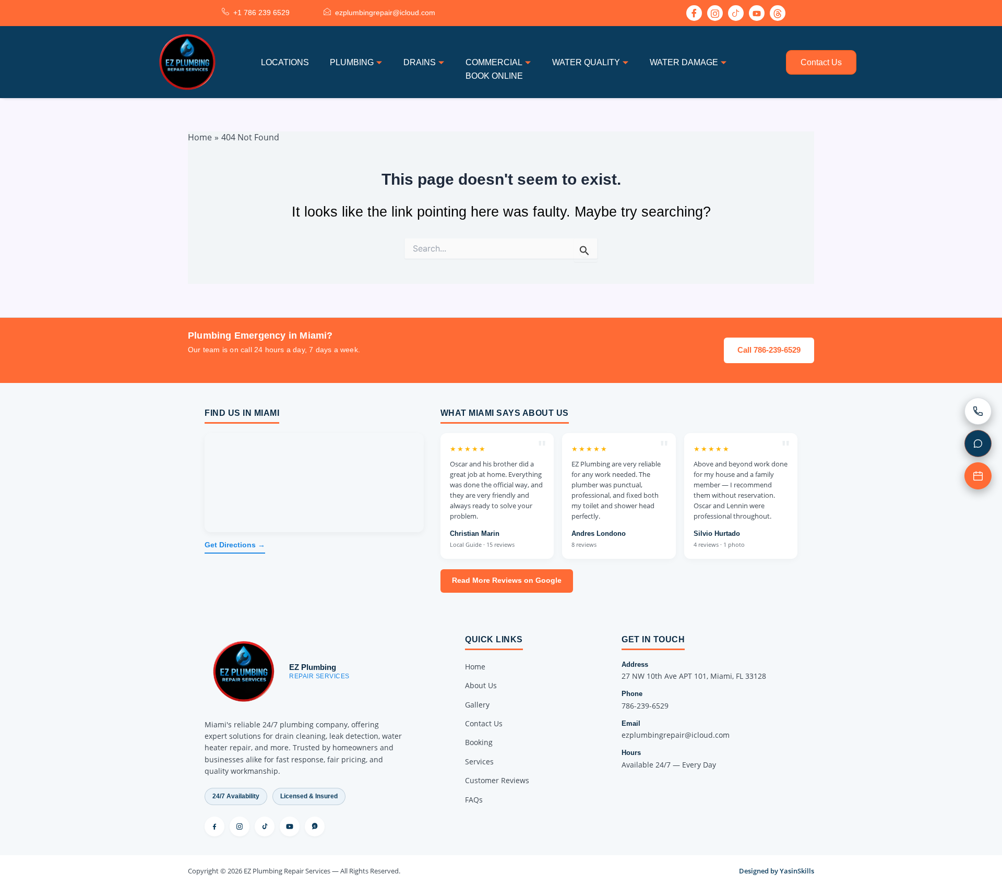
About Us (481, 685)
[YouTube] (290, 826)
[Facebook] (694, 13)
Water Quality (586, 62)
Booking (479, 742)
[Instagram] (715, 13)
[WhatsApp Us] (978, 443)
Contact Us (821, 62)
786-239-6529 (645, 706)
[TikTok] (265, 826)
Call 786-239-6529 (769, 349)
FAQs (474, 800)
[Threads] (315, 826)
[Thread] (777, 13)
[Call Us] (978, 411)
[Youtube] (757, 13)
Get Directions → (235, 545)
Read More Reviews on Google (507, 580)
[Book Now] (978, 475)
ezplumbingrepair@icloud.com (676, 735)
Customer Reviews (497, 780)
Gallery (477, 705)
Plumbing (352, 62)
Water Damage (684, 62)
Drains (419, 62)
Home (475, 667)
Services (479, 761)
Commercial (494, 62)
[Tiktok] (736, 13)
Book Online (494, 75)
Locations (285, 62)
